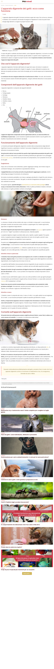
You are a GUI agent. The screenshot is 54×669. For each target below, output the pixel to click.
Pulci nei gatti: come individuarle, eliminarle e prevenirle (19, 434)
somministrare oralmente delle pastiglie (33, 184)
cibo (20, 247)
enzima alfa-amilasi (7, 157)
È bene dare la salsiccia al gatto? (11, 547)
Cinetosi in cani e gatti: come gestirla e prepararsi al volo (19, 479)
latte (47, 347)
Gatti (15, 5)
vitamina (3, 281)
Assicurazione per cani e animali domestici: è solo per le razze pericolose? (25, 457)
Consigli (3, 433)
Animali (2, 5)
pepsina (40, 229)
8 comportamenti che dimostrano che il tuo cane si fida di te (20, 524)
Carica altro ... (27, 573)
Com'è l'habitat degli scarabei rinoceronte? (15, 502)
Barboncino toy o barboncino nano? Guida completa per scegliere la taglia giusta (25, 411)
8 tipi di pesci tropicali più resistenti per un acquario (17, 569)
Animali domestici (9, 5)
